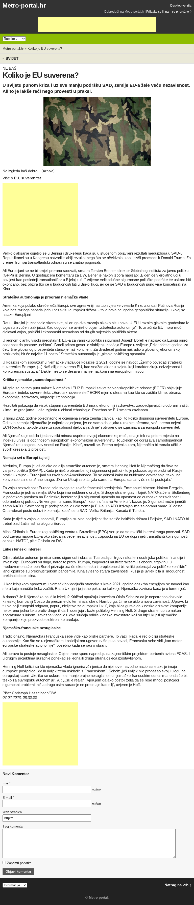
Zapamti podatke (19, 863)
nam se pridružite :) (178, 11)
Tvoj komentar (13, 826)
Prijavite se (153, 11)
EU (16, 178)
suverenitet (31, 178)
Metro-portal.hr (24, 5)
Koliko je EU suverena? (45, 48)
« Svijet (10, 58)
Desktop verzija (180, 5)
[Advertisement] (97, 24)
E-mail (8, 798)
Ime (6, 783)
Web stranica (12, 812)
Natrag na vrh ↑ (177, 885)
